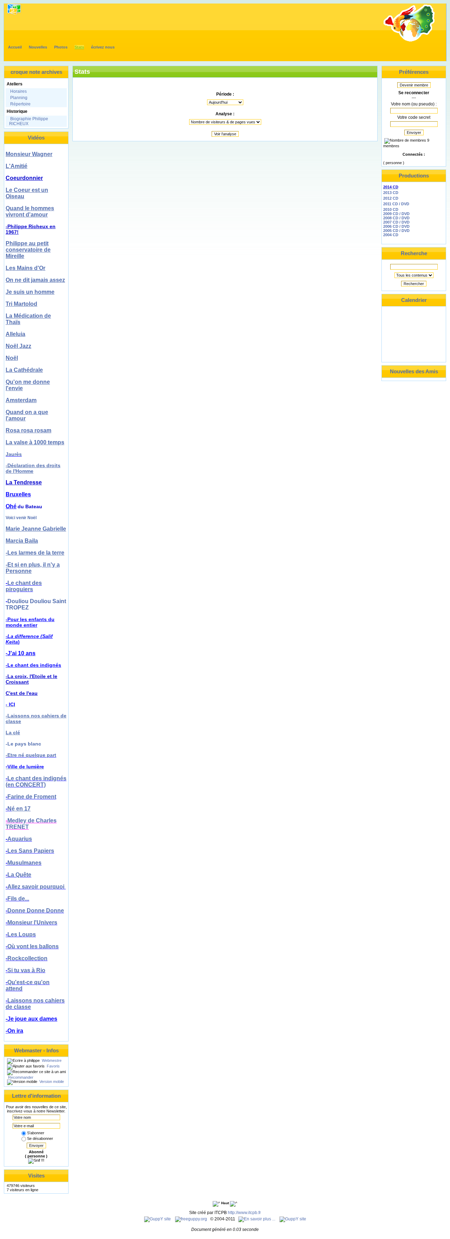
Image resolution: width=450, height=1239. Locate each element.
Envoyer (36, 1145)
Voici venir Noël (21, 517)
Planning (18, 97)
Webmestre (51, 1060)
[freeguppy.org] (191, 1219)
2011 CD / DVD (396, 204)
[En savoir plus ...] (257, 1219)
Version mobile (51, 1081)
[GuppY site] (157, 1219)
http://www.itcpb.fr (244, 1212)
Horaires (18, 91)
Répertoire (20, 104)
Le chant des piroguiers (24, 586)
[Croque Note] (409, 40)
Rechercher (414, 284)
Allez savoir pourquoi (36, 887)
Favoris (53, 1066)
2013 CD (390, 193)
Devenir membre (414, 85)
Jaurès (14, 454)
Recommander (20, 1077)
